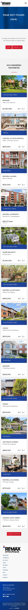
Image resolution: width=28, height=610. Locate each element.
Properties (5, 555)
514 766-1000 (8, 590)
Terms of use (18, 605)
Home (8, 47)
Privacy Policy (11, 605)
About (4, 562)
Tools (4, 567)
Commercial (6, 557)
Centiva (16, 608)
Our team (5, 560)
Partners (5, 565)
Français (5, 577)
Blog (4, 572)
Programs (5, 570)
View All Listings (14, 533)
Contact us (17, 47)
